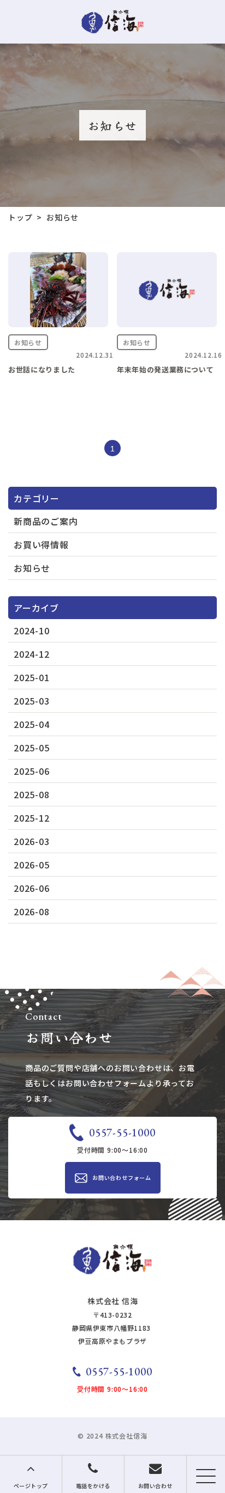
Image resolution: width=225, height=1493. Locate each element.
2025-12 (32, 817)
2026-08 (32, 911)
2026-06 (32, 888)
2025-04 (32, 724)
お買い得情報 (41, 544)
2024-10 (32, 630)
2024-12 (32, 653)
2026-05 (32, 864)
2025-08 (32, 794)
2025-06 (32, 771)
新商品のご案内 (46, 521)
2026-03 (32, 841)
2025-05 (32, 747)
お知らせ (32, 567)
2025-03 (32, 700)
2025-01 (32, 677)
